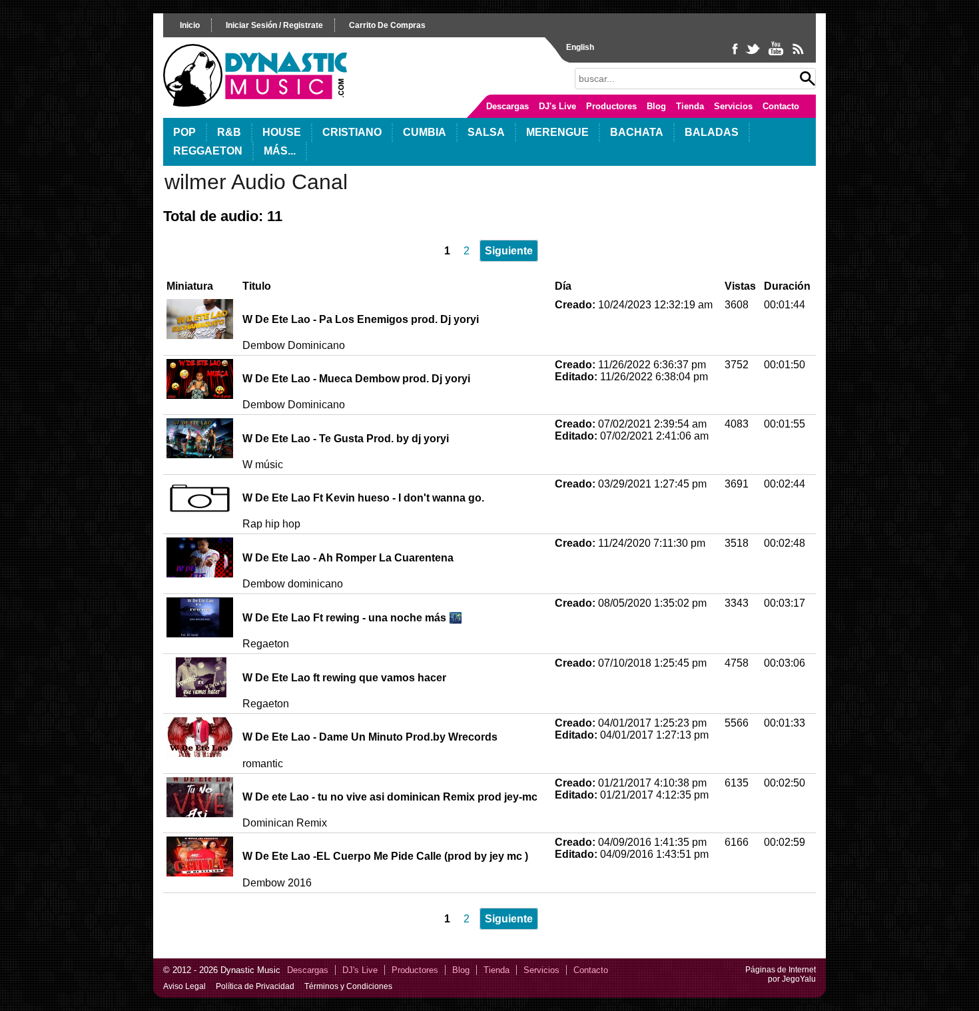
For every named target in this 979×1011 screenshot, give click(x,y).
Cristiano (352, 132)
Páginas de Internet (780, 969)
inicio (190, 25)
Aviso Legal (184, 986)
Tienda (690, 106)
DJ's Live (557, 106)
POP (184, 132)
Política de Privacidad (255, 986)
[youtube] (777, 54)
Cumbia (424, 132)
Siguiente (509, 250)
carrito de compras (387, 25)
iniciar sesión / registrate (274, 25)
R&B (229, 132)
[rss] (797, 54)
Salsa (486, 132)
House (281, 132)
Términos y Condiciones (348, 986)
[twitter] (754, 54)
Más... (280, 151)
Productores (611, 106)
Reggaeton (207, 151)
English (580, 47)
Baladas (712, 132)
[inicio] (255, 103)
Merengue (557, 132)
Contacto (781, 106)
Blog (656, 106)
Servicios (733, 106)
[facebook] (736, 54)
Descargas (507, 106)
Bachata (636, 132)
